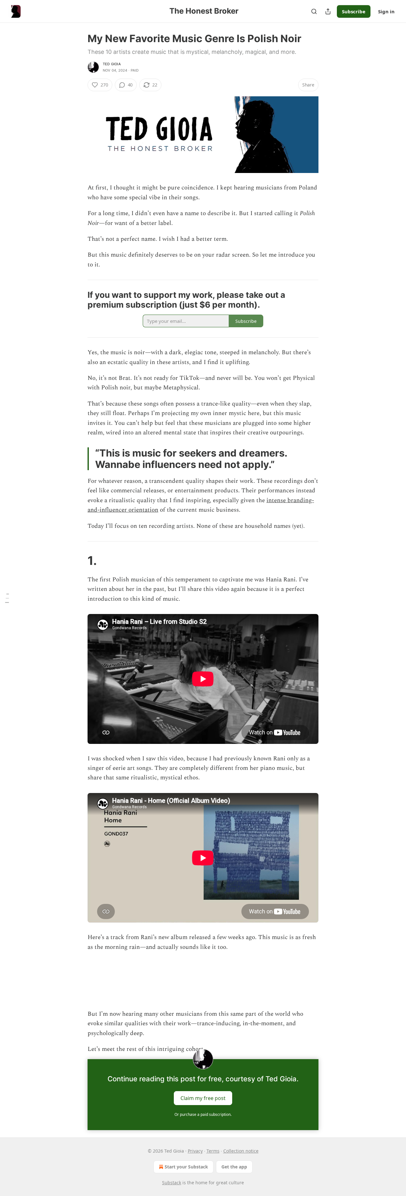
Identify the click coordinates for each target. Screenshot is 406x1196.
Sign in (386, 11)
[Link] (79, 300)
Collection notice (241, 1151)
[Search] (314, 11)
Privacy (195, 1151)
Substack (171, 1183)
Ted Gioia (112, 64)
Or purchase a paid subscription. (203, 1114)
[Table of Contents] (7, 598)
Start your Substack (186, 1167)
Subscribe (353, 11)
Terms (212, 1151)
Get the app (234, 1167)
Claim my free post (203, 1098)
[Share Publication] (328, 11)
